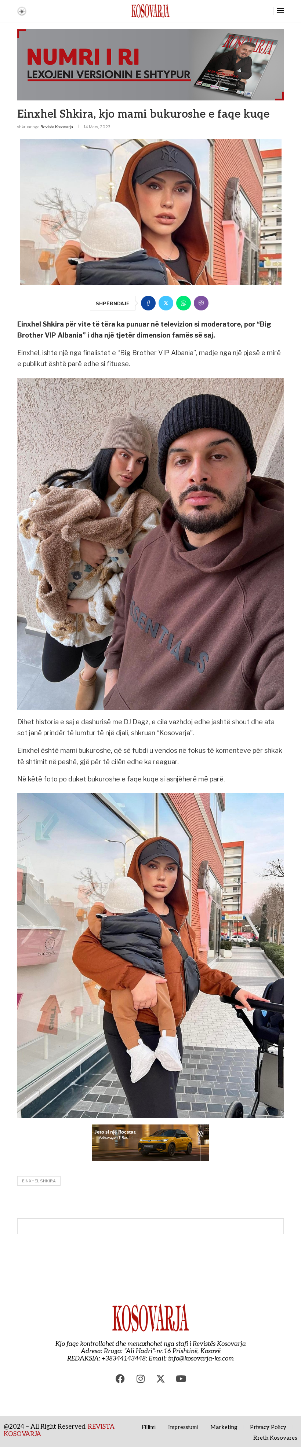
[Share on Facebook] (148, 303)
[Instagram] (140, 1379)
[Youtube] (181, 1379)
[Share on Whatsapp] (183, 303)
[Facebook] (120, 1379)
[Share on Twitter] (166, 303)
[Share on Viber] (201, 303)
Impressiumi (183, 1427)
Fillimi (149, 1427)
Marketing (223, 1427)
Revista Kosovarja (56, 126)
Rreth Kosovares (275, 1438)
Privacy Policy (268, 1427)
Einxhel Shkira (39, 1180)
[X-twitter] (161, 1379)
